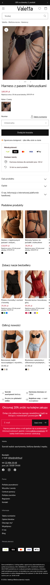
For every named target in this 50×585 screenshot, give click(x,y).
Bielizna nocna (14, 22)
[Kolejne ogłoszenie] (47, 2)
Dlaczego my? (7, 523)
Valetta (4, 22)
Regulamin (6, 499)
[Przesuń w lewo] (19, 81)
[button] (3, 8)
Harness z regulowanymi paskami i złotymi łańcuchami (10, 241)
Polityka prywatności (10, 485)
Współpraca (6, 526)
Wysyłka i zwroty (9, 488)
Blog (4, 533)
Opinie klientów (8, 519)
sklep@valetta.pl (15, 458)
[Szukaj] (45, 16)
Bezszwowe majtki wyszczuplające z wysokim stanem (11, 361)
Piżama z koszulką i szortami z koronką (12, 301)
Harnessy (24, 22)
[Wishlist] (40, 8)
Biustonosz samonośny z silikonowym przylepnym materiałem (34, 361)
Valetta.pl (10, 580)
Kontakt (5, 502)
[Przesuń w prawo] (30, 81)
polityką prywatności (37, 431)
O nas (4, 530)
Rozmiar (4, 116)
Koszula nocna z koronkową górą (35, 301)
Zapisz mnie (38, 423)
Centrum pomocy (8, 492)
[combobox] (25, 16)
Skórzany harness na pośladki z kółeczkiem (33, 241)
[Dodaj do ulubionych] (20, 213)
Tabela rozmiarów (40, 117)
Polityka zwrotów (9, 495)
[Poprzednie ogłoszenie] (2, 2)
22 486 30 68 (11, 462)
